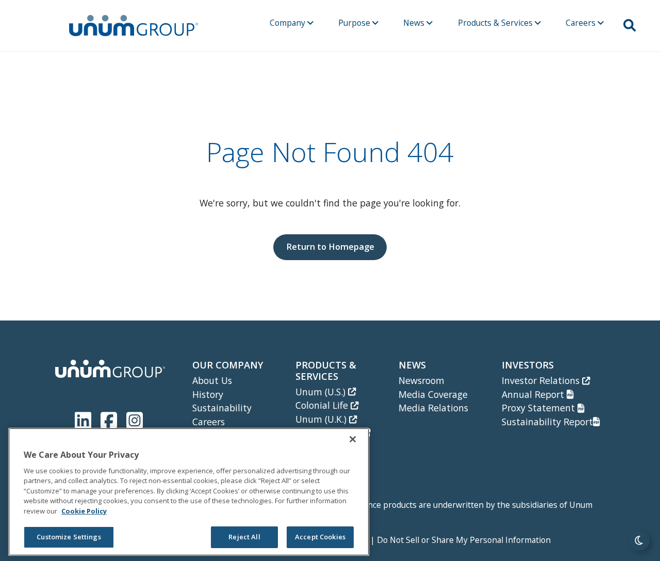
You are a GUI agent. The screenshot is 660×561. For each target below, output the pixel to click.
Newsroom (421, 380)
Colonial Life (323, 405)
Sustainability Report (547, 421)
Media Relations (433, 408)
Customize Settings (69, 537)
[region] (188, 492)
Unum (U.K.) (322, 419)
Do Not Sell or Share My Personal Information (464, 540)
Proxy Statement (540, 408)
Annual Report (534, 394)
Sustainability (222, 408)
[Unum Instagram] (134, 418)
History (207, 394)
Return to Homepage (330, 246)
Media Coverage (433, 394)
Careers (582, 22)
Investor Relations (542, 380)
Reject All (244, 537)
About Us (212, 380)
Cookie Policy (84, 511)
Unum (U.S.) (321, 392)
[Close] (352, 439)
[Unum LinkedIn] (85, 418)
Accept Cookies (320, 537)
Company (288, 22)
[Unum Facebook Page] (111, 418)
